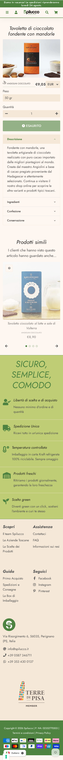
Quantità (8, 107)
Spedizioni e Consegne (11, 587)
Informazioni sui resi (46, 546)
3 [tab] (33, 346)
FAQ (36, 540)
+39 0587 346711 (19, 655)
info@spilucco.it (18, 649)
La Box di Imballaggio (10, 598)
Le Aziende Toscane (16, 540)
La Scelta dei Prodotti (11, 549)
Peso (6, 91)
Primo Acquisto (13, 578)
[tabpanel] (31, 300)
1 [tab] (26, 346)
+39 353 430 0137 (20, 661)
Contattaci (39, 534)
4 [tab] (37, 346)
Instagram (44, 584)
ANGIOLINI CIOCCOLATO (18, 83)
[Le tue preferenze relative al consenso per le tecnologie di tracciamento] (6, 756)
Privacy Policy (43, 733)
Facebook (44, 578)
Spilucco (28, 728)
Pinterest (44, 591)
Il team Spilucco (13, 534)
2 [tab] (30, 346)
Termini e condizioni (23, 733)
